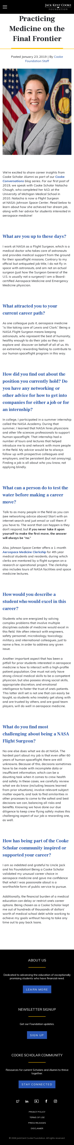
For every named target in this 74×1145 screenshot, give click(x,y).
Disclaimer (37, 1128)
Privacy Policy (37, 1112)
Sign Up (37, 1035)
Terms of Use (37, 1117)
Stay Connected (37, 1084)
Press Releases (37, 1123)
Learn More (37, 989)
